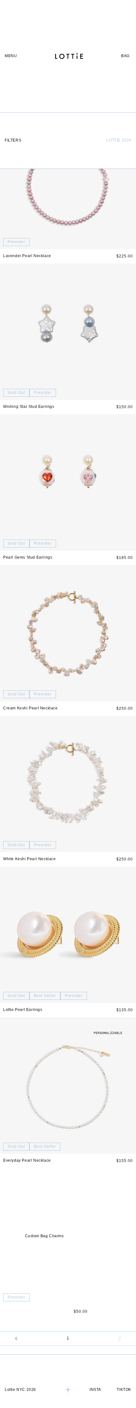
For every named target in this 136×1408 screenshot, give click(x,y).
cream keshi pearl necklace (30, 708)
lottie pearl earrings (22, 1009)
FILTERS (13, 140)
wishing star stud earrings (28, 406)
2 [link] (119, 1338)
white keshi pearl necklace (29, 859)
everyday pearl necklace (27, 1160)
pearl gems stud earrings (27, 557)
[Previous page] (16, 1338)
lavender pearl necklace (27, 256)
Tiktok (124, 1389)
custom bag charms (44, 1236)
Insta (95, 1389)
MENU (11, 56)
